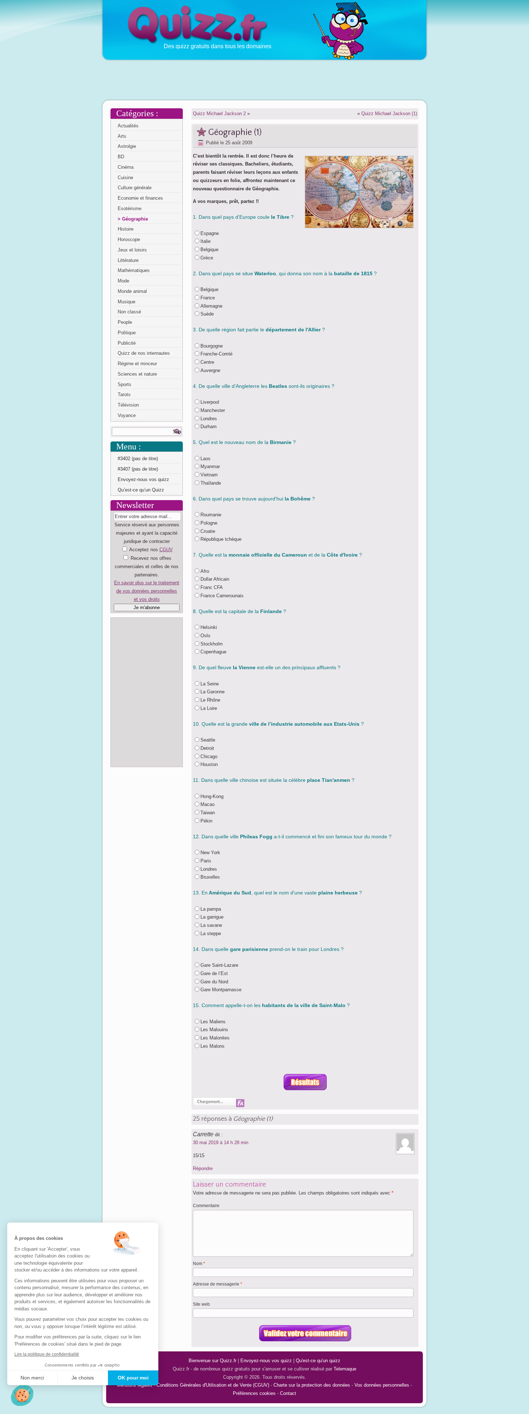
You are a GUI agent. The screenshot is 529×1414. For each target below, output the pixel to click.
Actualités (128, 125)
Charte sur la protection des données (311, 1385)
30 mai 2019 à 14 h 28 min (220, 1142)
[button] (22, 1395)
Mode (123, 281)
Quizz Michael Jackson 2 (219, 113)
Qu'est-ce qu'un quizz (318, 1360)
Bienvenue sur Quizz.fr (212, 1360)
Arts (122, 136)
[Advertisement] (264, 79)
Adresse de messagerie (217, 1284)
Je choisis (83, 1378)
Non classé (129, 311)
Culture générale (135, 187)
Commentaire (206, 1205)
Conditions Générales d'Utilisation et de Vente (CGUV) (213, 1385)
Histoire (126, 229)
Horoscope (129, 239)
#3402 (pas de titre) (138, 458)
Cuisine (125, 177)
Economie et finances (140, 198)
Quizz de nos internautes (144, 353)
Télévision (128, 405)
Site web (201, 1304)
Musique (126, 301)
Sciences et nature (137, 374)
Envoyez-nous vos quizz (143, 479)
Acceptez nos (146, 574)
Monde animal (132, 291)
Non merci (32, 1378)
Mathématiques (134, 270)
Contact (288, 1393)
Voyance (127, 415)
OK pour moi (133, 1378)
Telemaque (345, 1369)
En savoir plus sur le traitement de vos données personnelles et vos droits (146, 591)
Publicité (127, 343)
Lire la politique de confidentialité (46, 1354)
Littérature (128, 260)
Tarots (124, 394)
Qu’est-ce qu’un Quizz (141, 490)
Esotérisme (129, 208)
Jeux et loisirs (132, 250)
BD (121, 156)
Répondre (203, 1168)
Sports (124, 384)
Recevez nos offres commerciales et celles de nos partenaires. (146, 566)
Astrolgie (127, 146)
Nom (199, 1263)
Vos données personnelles (381, 1385)
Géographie (135, 219)
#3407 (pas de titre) (138, 469)
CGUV (166, 549)
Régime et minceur (137, 363)
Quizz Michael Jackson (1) (389, 113)
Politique (127, 332)
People (125, 322)
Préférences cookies (254, 1393)
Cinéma (126, 167)
